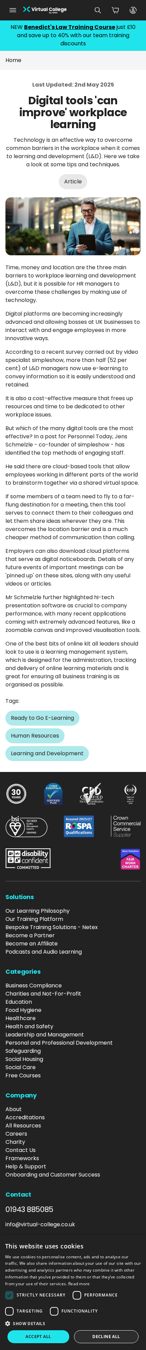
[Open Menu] (12, 10)
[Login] (133, 10)
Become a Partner (30, 935)
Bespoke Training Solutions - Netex (51, 927)
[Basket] (115, 10)
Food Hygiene (23, 1010)
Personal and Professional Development (59, 1043)
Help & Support (25, 1166)
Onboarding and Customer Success (52, 1175)
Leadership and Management (44, 1034)
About (13, 1109)
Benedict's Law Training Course (69, 27)
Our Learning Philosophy (37, 911)
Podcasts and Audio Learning (43, 952)
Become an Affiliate (31, 943)
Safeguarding (23, 1051)
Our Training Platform (34, 919)
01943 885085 (29, 1209)
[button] (73, 1323)
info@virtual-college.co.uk (40, 1224)
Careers (16, 1134)
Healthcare (20, 1018)
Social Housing (24, 1059)
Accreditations (25, 1117)
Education (18, 1002)
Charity (15, 1142)
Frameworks (22, 1158)
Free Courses (23, 1075)
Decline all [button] (106, 1336)
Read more (79, 1284)
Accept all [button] (38, 1336)
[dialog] (73, 1292)
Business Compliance (33, 985)
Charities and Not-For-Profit (43, 994)
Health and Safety (29, 1026)
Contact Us (20, 1150)
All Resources (23, 1125)
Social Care (20, 1067)
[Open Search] (97, 10)
